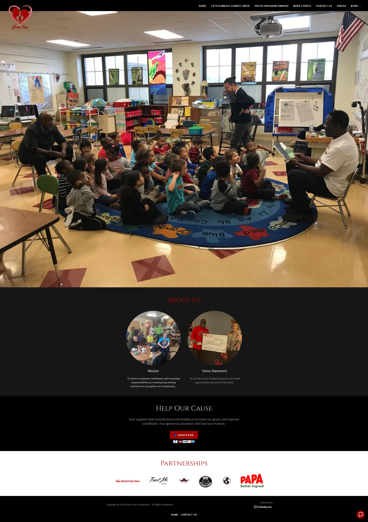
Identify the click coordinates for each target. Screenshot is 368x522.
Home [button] (175, 514)
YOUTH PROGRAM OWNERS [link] (271, 5)
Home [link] (202, 5)
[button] (356, 6)
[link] (20, 5)
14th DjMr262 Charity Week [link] (230, 5)
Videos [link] (341, 5)
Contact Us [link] (324, 5)
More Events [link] (302, 5)
